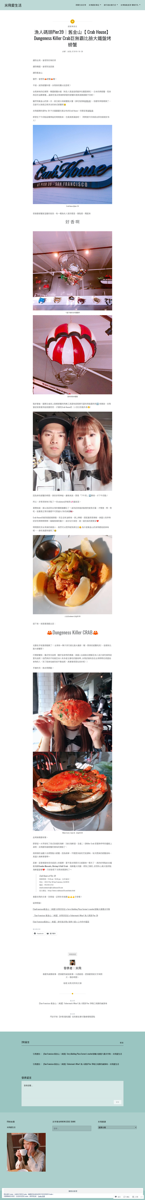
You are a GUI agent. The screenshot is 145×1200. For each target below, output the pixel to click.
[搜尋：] (71, 1128)
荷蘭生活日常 (81, 5)
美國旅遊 (72, 954)
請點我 (88, 101)
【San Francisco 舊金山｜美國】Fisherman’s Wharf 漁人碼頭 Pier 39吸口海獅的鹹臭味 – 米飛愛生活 (80, 1064)
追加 (121, 1042)
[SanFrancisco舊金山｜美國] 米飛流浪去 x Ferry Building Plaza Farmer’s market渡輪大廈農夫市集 (71, 909)
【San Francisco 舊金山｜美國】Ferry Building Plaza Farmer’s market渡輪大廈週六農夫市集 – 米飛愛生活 (82, 1053)
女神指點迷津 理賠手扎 (130, 5)
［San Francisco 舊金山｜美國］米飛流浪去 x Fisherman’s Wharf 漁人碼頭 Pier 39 (65, 915)
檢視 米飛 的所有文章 (72, 983)
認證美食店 (72, 26)
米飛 (69, 51)
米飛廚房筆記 (94, 5)
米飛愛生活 (13, 5)
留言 (117, 1102)
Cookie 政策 (41, 1196)
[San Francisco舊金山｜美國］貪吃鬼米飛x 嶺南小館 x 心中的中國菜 (61, 921)
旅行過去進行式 (110, 5)
